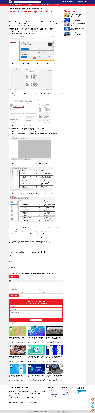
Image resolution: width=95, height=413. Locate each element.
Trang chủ (28, 4)
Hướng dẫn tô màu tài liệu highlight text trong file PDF (76, 15)
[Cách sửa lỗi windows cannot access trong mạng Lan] (67, 34)
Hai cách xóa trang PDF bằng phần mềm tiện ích (30, 11)
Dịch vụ (43, 4)
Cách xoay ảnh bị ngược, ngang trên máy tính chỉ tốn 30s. (77, 29)
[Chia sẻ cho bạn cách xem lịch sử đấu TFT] (67, 24)
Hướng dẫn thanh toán (67, 396)
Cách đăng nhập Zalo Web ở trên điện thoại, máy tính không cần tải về (36, 358)
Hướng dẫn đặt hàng (66, 394)
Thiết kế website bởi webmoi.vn (61, 411)
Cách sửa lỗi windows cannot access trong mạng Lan (77, 33)
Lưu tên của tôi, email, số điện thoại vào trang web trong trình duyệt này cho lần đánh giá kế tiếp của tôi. (33, 273)
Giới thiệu (36, 4)
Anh (39, 289)
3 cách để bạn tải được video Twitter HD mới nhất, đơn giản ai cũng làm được (17, 377)
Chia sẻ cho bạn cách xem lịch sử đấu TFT (77, 24)
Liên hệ (56, 4)
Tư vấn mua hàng (66, 390)
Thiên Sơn (14, 15)
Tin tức (49, 4)
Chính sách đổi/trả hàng (53, 392)
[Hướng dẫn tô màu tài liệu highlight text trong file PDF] (67, 15)
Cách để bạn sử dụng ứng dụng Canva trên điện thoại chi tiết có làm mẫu (35, 339)
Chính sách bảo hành (52, 390)
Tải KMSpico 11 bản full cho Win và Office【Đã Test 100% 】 (77, 19)
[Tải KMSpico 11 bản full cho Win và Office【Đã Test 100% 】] (67, 20)
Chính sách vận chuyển (53, 396)
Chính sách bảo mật (52, 394)
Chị (42, 289)
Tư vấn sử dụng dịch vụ (67, 392)
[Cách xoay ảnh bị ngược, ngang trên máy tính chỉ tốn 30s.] (67, 29)
